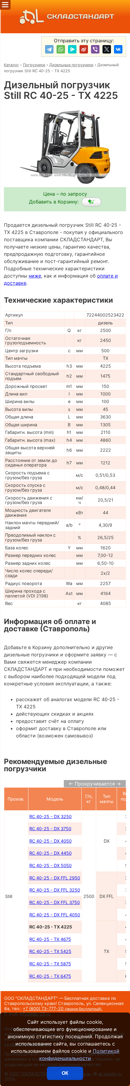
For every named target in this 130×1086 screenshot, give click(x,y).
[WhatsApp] (61, 49)
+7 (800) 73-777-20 (62, 1008)
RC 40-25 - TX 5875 (50, 963)
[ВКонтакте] (118, 49)
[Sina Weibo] (84, 49)
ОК (65, 1073)
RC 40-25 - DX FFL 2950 (54, 877)
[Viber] (95, 49)
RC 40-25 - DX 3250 (50, 816)
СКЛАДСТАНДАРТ (80, 16)
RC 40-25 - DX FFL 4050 (54, 914)
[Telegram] (49, 49)
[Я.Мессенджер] (72, 49)
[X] (107, 49)
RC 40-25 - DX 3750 (50, 828)
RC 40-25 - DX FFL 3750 (54, 902)
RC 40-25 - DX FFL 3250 (54, 890)
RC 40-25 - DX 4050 (50, 841)
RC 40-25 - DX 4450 (50, 853)
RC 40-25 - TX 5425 (50, 951)
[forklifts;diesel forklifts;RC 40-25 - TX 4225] (91, 201)
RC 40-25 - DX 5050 (50, 865)
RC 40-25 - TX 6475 (50, 976)
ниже (35, 276)
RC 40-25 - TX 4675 (50, 939)
